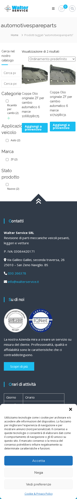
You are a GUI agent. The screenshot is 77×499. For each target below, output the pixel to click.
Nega (38, 472)
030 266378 (17, 273)
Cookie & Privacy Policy (39, 494)
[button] (70, 409)
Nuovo (13, 189)
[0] (62, 9)
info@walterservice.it (23, 281)
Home (14, 35)
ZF (14, 159)
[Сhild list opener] (8, 118)
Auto (15, 140)
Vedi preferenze (38, 484)
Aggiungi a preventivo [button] (33, 127)
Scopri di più (19, 366)
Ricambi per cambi (12, 109)
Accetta (38, 461)
